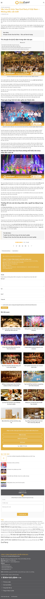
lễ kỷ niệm (35, 527)
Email (2, 294)
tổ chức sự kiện (21, 540)
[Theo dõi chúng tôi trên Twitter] (8, 577)
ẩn (24, 42)
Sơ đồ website (14, 596)
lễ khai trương (31, 527)
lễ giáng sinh (26, 527)
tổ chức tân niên (35, 540)
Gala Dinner (5, 526)
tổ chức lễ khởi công (14, 537)
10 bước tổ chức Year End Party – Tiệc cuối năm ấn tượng (18, 34)
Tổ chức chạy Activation (32, 532)
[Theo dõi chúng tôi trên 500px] (20, 577)
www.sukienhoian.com (7, 268)
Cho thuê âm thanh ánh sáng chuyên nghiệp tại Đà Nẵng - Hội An (27, 523)
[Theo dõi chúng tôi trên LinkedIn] (14, 577)
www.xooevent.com (11, 267)
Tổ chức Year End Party (5, 7)
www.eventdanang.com (22, 267)
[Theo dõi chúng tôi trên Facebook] (2, 577)
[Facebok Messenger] (42, 414)
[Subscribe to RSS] (12, 577)
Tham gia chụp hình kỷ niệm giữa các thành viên (11, 46)
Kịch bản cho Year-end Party (13, 462)
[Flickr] (18, 577)
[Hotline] (42, 412)
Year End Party (15, 250)
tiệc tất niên (11, 532)
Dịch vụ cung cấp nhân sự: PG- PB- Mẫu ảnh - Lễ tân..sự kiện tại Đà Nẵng (30, 524)
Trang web (3, 299)
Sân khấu (14, 529)
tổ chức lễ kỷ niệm (25, 537)
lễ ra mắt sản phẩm (40, 527)
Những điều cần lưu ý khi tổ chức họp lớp (15, 482)
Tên (2, 288)
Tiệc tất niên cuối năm (20, 532)
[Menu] (1, 2)
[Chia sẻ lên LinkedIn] (25, 246)
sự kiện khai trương (22, 529)
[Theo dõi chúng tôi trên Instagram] (4, 577)
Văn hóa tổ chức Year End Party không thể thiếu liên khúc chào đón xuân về (16, 47)
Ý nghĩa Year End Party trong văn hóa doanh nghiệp (16, 235)
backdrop (6, 521)
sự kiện (17, 529)
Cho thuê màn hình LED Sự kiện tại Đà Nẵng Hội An (29, 521)
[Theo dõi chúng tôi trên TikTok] (6, 577)
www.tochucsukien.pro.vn (33, 267)
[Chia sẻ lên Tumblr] (28, 246)
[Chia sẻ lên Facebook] (13, 246)
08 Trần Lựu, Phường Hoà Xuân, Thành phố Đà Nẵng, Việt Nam (17, 558)
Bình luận (3, 278)
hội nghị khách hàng (15, 527)
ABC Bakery (2, 521)
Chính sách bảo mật (5, 596)
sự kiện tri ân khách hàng (29, 529)
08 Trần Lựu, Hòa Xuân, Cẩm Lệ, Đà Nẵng (15, 262)
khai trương (22, 527)
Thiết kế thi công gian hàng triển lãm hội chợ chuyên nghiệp (14, 530)
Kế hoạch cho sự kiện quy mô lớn (14, 469)
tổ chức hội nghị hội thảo (6, 534)
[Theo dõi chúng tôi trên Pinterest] (10, 577)
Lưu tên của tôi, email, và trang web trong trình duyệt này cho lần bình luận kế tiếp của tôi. (20, 304)
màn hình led (7, 529)
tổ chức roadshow (12, 540)
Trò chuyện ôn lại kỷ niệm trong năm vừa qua (10, 44)
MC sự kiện (2, 529)
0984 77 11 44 (11, 264)
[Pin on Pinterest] (22, 246)
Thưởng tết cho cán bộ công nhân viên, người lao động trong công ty (15, 49)
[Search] (43, 2)
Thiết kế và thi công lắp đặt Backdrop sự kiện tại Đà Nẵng (33, 530)
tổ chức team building (28, 540)
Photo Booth (11, 529)
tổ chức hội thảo (34, 535)
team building (36, 529)
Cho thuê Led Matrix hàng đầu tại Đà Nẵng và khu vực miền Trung (21, 456)
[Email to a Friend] (19, 246)
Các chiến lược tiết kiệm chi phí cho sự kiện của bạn (18, 475)
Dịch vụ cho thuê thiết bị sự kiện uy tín (13, 524)
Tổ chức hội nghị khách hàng (20, 534)
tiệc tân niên (7, 532)
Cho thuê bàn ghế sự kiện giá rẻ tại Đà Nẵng (14, 521)
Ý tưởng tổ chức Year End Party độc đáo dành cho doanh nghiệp (19, 237)
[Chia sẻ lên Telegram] (31, 246)
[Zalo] (42, 417)
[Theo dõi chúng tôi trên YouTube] (16, 577)
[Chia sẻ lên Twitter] (16, 246)
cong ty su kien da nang (14, 574)
